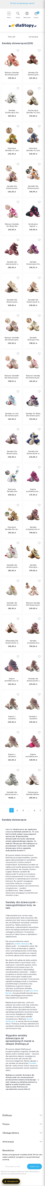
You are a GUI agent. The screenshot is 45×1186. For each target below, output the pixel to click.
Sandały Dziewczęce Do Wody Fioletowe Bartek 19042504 (33, 265)
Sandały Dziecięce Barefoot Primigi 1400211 (33, 568)
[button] (18, 15)
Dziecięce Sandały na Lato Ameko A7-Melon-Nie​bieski (33, 151)
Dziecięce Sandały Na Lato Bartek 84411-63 (12, 529)
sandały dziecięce (21, 944)
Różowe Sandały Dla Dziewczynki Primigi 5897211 (12, 75)
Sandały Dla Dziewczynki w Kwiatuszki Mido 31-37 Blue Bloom (33, 454)
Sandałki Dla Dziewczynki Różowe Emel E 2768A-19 (11, 303)
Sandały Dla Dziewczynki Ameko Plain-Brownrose (33, 76)
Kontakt (23, 3)
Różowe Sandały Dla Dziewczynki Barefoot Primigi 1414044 (33, 606)
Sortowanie (33, 37)
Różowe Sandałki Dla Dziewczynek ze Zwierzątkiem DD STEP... (12, 379)
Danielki (32, 1063)
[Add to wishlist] (31, 50)
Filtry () (11, 37)
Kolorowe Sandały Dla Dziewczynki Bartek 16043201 (12, 492)
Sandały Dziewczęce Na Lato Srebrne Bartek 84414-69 (12, 113)
